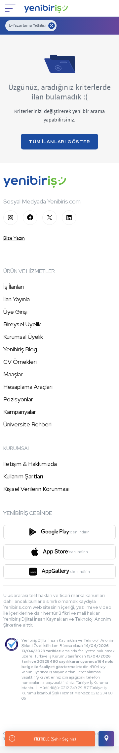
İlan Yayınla (16, 299)
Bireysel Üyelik (22, 324)
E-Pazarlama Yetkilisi (27, 25)
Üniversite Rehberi (27, 424)
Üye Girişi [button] (15, 311)
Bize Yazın (14, 238)
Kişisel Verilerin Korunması (36, 489)
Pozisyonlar (18, 399)
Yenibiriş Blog (20, 349)
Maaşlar (13, 374)
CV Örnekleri (20, 361)
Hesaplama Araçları (28, 386)
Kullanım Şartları (23, 476)
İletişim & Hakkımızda (30, 464)
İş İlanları (13, 286)
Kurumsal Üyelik (23, 336)
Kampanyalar (19, 412)
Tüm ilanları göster (59, 142)
